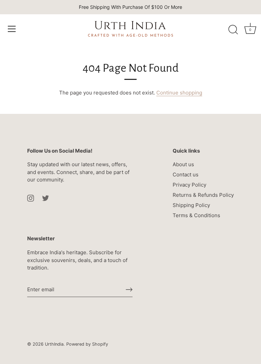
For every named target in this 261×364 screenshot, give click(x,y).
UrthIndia (54, 344)
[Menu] (11, 28)
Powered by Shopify (87, 344)
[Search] (233, 29)
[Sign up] (129, 289)
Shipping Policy (191, 205)
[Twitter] (45, 197)
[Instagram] (30, 197)
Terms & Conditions (196, 215)
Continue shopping (179, 92)
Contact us (185, 174)
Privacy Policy (189, 184)
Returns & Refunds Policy (203, 195)
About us (183, 164)
